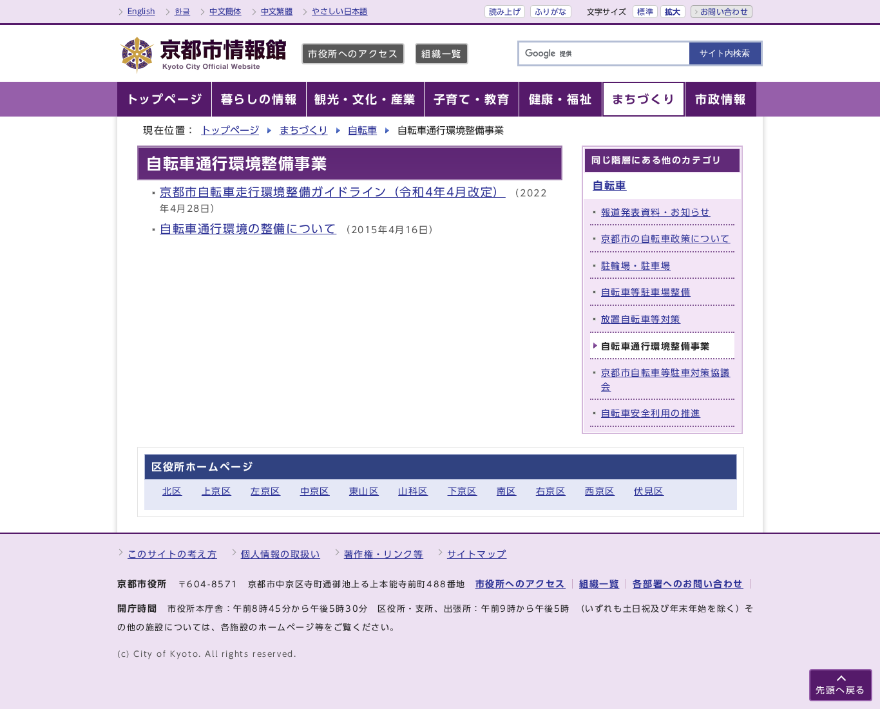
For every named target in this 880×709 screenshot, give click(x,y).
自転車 (362, 130)
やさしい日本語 (340, 11)
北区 (172, 491)
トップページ (230, 130)
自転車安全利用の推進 (650, 413)
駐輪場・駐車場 (636, 265)
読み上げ (505, 11)
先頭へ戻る (841, 690)
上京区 (216, 491)
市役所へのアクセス (353, 54)
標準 (645, 11)
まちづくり (304, 130)
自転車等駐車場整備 (646, 292)
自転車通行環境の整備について (248, 228)
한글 (183, 11)
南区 (507, 491)
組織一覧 (441, 54)
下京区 (462, 491)
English (141, 11)
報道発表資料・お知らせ (656, 212)
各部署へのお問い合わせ (688, 584)
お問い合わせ (724, 11)
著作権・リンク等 (384, 554)
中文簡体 (225, 11)
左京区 (265, 491)
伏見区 (649, 491)
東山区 (364, 491)
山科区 (413, 491)
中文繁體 (276, 11)
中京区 (315, 491)
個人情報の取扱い (281, 554)
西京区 (600, 491)
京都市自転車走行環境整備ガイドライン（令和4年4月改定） (333, 192)
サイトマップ (477, 554)
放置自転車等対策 (641, 319)
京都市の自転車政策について (666, 238)
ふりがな (550, 11)
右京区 (551, 491)
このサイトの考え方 (172, 554)
